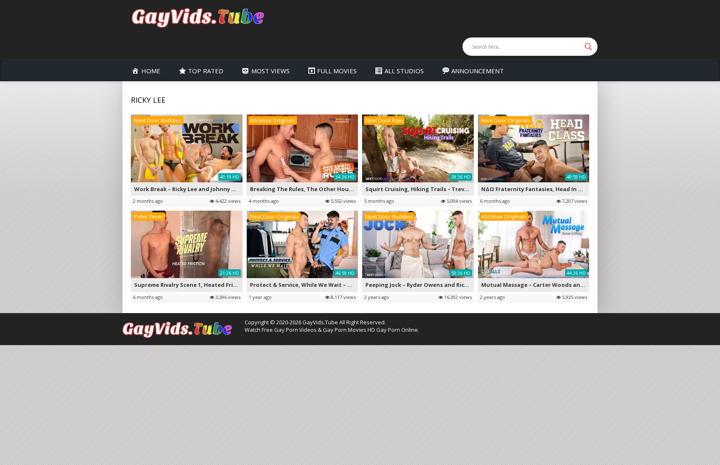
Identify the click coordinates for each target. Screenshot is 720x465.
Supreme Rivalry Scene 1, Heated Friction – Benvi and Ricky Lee (220, 284)
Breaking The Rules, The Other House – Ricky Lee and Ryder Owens (342, 189)
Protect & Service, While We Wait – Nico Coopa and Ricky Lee (333, 284)
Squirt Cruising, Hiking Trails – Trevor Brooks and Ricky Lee (447, 189)
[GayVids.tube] (197, 17)
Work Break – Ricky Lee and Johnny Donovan (195, 189)
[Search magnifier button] (588, 46)
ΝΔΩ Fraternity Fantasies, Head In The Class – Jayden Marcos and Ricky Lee (584, 189)
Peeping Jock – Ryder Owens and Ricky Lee (423, 284)
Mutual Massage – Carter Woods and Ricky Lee (545, 284)
